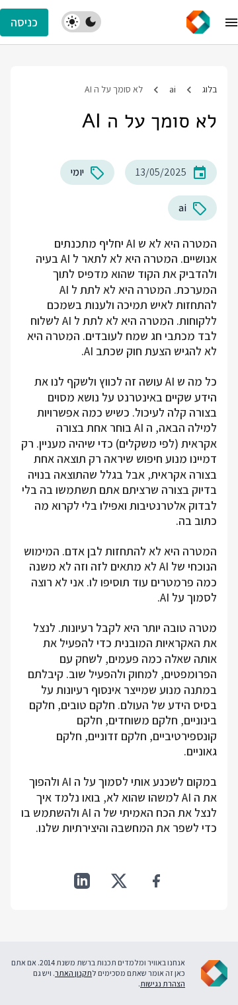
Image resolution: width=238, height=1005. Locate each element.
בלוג (209, 89)
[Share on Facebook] (156, 881)
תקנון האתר (73, 973)
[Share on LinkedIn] (82, 881)
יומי (77, 172)
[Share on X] (119, 881)
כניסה (24, 22)
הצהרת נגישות (162, 983)
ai (172, 89)
